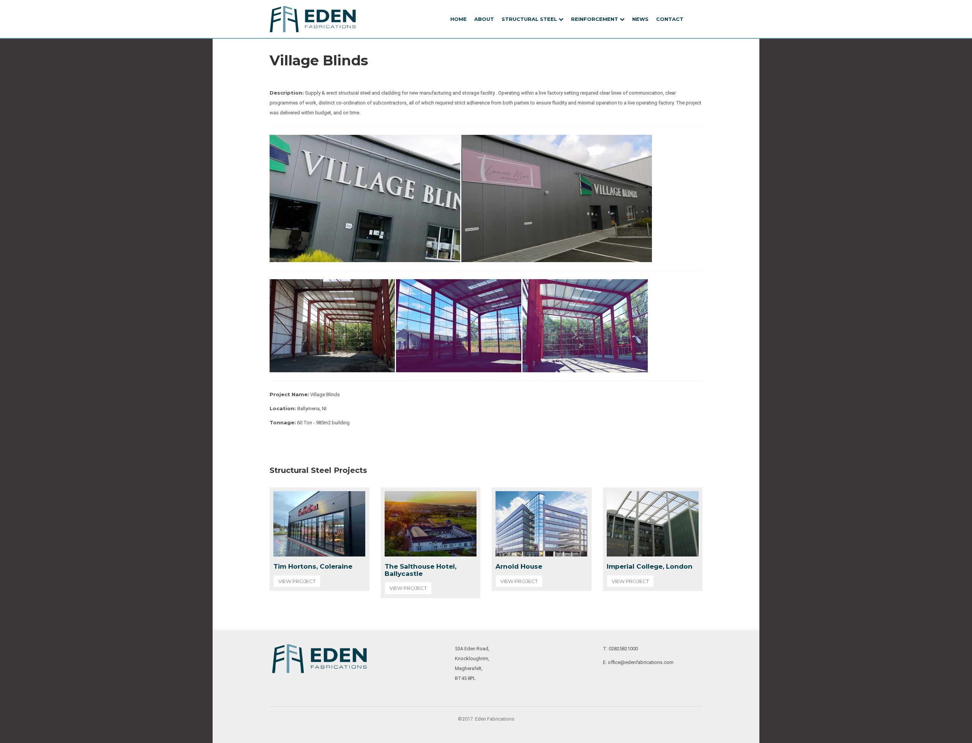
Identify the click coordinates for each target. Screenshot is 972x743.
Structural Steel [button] (530, 19)
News (640, 19)
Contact (669, 19)
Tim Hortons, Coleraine (312, 566)
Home (458, 19)
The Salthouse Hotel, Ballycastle (420, 570)
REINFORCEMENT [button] (595, 19)
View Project (297, 581)
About (484, 19)
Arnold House (518, 566)
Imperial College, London (650, 566)
